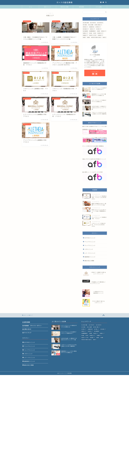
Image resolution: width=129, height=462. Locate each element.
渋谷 (95, 33)
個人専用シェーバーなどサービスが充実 (92, 172)
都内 (84, 37)
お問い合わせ (27, 329)
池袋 (91, 33)
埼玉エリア (93, 29)
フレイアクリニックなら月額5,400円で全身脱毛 (94, 137)
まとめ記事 (91, 24)
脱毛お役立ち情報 (64, 6)
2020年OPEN (100, 22)
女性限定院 (86, 31)
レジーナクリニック (90, 253)
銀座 (89, 37)
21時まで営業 (86, 22)
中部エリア (86, 26)
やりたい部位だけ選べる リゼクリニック (98, 301)
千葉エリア (98, 26)
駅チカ (105, 37)
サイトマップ (27, 333)
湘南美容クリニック (90, 257)
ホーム (30, 6)
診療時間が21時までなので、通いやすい (92, 129)
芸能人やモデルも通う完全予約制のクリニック (94, 159)
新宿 (99, 31)
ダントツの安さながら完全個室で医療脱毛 (93, 146)
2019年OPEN (93, 22)
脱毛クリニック (47, 6)
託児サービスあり (93, 35)
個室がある (92, 26)
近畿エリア (101, 35)
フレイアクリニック (90, 245)
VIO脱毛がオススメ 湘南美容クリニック (98, 292)
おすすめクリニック (90, 238)
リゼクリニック (89, 249)
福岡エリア (86, 35)
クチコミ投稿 (98, 6)
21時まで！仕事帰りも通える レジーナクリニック (98, 273)
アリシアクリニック (90, 242)
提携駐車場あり (93, 31)
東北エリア (104, 31)
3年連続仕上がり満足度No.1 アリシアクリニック (98, 282)
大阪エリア (99, 29)
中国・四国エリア (99, 24)
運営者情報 (81, 6)
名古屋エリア (86, 29)
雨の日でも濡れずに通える (96, 37)
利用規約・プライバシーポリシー (33, 325)
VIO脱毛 (85, 24)
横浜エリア (86, 33)
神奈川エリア (101, 33)
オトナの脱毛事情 (64, 2)
